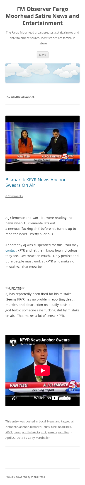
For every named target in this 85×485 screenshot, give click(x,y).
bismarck (36, 427)
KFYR (8, 432)
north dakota (31, 432)
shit (43, 432)
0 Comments (14, 196)
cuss (47, 427)
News (51, 421)
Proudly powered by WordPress (25, 477)
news (17, 432)
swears (52, 432)
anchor (24, 427)
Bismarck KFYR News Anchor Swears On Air (35, 182)
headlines (64, 427)
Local (42, 421)
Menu (42, 54)
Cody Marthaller (39, 438)
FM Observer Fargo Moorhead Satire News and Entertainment (42, 16)
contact (11, 250)
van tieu (63, 432)
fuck (54, 427)
